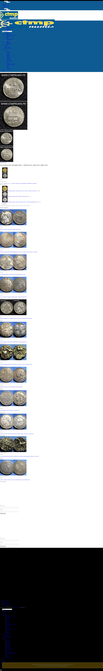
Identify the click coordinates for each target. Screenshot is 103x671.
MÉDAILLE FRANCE (8, 48)
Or (4, 22)
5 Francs (7, 51)
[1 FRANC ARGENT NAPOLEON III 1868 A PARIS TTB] (13, 224)
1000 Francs (8, 58)
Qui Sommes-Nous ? (5, 4)
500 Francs (8, 57)
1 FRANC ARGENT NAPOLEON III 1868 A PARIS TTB (10, 229)
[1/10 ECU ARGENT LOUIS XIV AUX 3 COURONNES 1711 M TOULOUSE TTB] (13, 475)
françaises (6, 31)
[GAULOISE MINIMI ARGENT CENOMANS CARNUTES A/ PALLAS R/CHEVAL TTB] (13, 359)
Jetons (5, 46)
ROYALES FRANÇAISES (11, 35)
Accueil (1, 162)
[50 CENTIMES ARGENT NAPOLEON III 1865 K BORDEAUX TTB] (13, 269)
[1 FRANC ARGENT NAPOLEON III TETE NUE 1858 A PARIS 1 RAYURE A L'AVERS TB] (13, 429)
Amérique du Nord (9, 39)
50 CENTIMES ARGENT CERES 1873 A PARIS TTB (9, 410)
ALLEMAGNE (17, 183)
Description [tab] (4, 203)
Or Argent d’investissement (6, 21)
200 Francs (8, 56)
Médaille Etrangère (7, 47)
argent (21, 183)
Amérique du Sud (9, 40)
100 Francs (8, 55)
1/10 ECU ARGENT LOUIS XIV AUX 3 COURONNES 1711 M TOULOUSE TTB (15, 479)
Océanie (7, 43)
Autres (7, 30)
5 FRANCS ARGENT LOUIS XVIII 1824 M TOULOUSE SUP (11, 386)
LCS (26, 607)
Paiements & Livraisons (6, 603)
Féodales (7, 32)
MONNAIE (35, 183)
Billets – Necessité (9, 61)
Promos (3, 71)
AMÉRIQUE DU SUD (10, 653)
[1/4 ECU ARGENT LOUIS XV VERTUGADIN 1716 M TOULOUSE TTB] (13, 292)
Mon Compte (4, 5)
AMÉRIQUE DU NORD (10, 64)
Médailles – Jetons (5, 45)
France (5, 50)
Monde (5, 62)
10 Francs (8, 52)
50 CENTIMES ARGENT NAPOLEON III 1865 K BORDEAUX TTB (12, 274)
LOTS (3, 658)
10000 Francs (8, 60)
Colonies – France (9, 68)
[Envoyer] (2, 610)
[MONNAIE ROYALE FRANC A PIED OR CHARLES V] (5, 172)
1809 (13, 183)
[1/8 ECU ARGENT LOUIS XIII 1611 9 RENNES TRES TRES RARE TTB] (13, 337)
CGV (3, 604)
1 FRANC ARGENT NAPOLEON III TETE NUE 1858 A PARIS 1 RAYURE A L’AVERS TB (16, 433)
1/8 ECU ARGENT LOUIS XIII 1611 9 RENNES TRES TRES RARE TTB (13, 341)
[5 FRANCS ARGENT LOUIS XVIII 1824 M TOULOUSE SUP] (13, 382)
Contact (3, 601)
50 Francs (8, 54)
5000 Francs (8, 59)
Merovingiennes (9, 34)
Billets (3, 49)
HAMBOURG (29, 183)
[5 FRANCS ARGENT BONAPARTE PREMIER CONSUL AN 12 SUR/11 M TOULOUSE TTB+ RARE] (13, 247)
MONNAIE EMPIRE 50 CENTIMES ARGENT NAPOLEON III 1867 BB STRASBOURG (16, 318)
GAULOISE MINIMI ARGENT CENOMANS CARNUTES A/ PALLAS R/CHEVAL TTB (16, 364)
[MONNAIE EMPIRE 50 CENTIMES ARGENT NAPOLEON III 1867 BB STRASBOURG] (13, 314)
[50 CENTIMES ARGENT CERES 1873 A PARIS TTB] (13, 405)
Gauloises (8, 28)
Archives (4, 162)
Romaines (8, 29)
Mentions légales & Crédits (6, 605)
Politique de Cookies (16, 607)
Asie (7, 41)
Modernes (8, 625)
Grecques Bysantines (10, 27)
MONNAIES (4, 25)
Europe (7, 627)
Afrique (7, 42)
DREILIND (24, 183)
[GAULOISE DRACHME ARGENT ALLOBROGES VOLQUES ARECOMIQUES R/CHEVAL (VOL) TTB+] (13, 451)
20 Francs (8, 53)
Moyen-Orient (8, 44)
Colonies (7, 33)
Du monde (6, 626)
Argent (5, 23)
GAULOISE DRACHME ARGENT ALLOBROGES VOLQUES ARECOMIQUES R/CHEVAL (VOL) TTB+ (19, 456)
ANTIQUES (6, 26)
